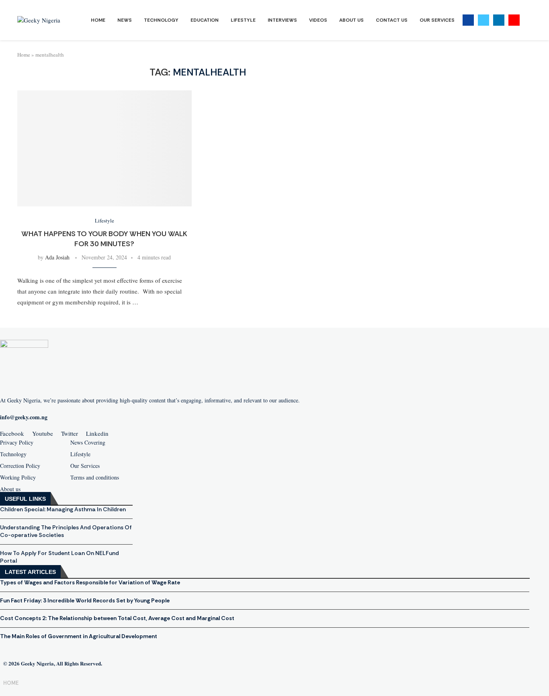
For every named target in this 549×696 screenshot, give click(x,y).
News (124, 20)
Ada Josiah (57, 257)
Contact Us (392, 20)
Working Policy (18, 477)
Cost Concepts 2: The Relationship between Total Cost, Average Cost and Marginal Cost (117, 618)
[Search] (528, 20)
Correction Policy (20, 466)
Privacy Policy (16, 442)
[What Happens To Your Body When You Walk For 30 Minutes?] (104, 148)
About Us (351, 20)
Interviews (282, 20)
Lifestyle (243, 20)
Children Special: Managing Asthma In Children (63, 509)
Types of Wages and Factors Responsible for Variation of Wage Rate (90, 582)
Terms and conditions (94, 477)
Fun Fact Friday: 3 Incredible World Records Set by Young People (85, 600)
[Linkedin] (498, 20)
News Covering (87, 442)
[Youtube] (514, 20)
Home (98, 20)
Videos (318, 20)
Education (205, 20)
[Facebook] (468, 20)
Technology (161, 20)
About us (10, 489)
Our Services (437, 20)
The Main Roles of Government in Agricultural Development (78, 636)
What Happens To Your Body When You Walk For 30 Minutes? (104, 238)
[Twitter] (483, 20)
